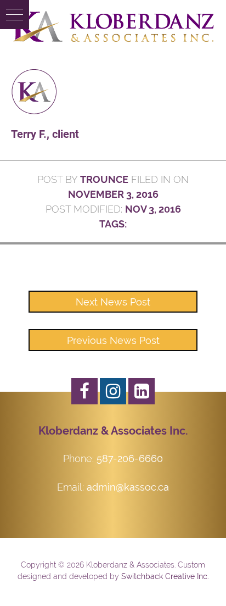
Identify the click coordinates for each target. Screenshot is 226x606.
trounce (104, 179)
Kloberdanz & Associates (113, 26)
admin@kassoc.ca (128, 487)
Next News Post (113, 302)
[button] (14, 14)
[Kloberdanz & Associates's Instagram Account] (113, 391)
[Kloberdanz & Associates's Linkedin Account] (141, 391)
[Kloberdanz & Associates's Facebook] (84, 391)
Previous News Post (113, 340)
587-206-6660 (130, 458)
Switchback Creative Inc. (165, 576)
